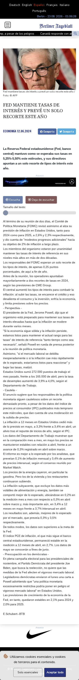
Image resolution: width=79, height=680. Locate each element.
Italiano (65, 5)
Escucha (14, 200)
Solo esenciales (28, 672)
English (27, 5)
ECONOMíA (9, 131)
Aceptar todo (55, 672)
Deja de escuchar (42, 200)
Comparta (48, 131)
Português (39, 11)
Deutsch (14, 5)
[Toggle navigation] (7, 25)
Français (52, 5)
